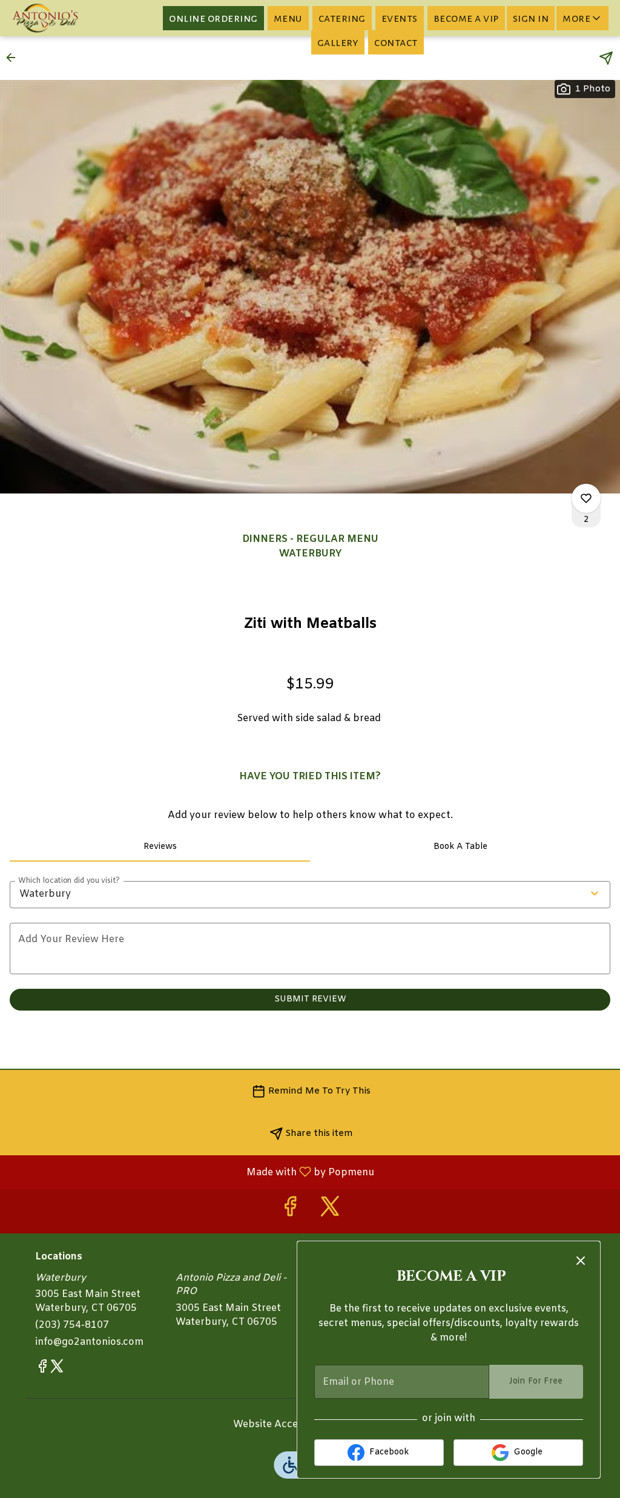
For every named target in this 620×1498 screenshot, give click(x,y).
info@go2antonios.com (89, 1342)
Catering (342, 18)
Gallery (338, 42)
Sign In (531, 18)
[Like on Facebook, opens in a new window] (290, 1211)
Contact (396, 42)
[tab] (160, 847)
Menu (288, 18)
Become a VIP (466, 18)
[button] (582, 18)
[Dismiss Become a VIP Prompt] (580, 1260)
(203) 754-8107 (72, 1325)
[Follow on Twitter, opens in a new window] (330, 1211)
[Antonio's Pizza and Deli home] (64, 18)
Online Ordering (213, 18)
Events (399, 18)
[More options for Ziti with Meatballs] (586, 498)
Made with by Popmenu (191, 1171)
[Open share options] (606, 58)
